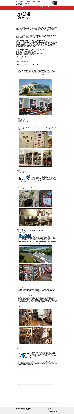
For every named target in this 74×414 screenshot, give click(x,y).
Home (18, 6)
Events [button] (36, 6)
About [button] (23, 6)
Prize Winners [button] (43, 6)
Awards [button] (49, 6)
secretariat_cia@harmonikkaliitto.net (22, 61)
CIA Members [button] (30, 6)
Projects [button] (19, 8)
